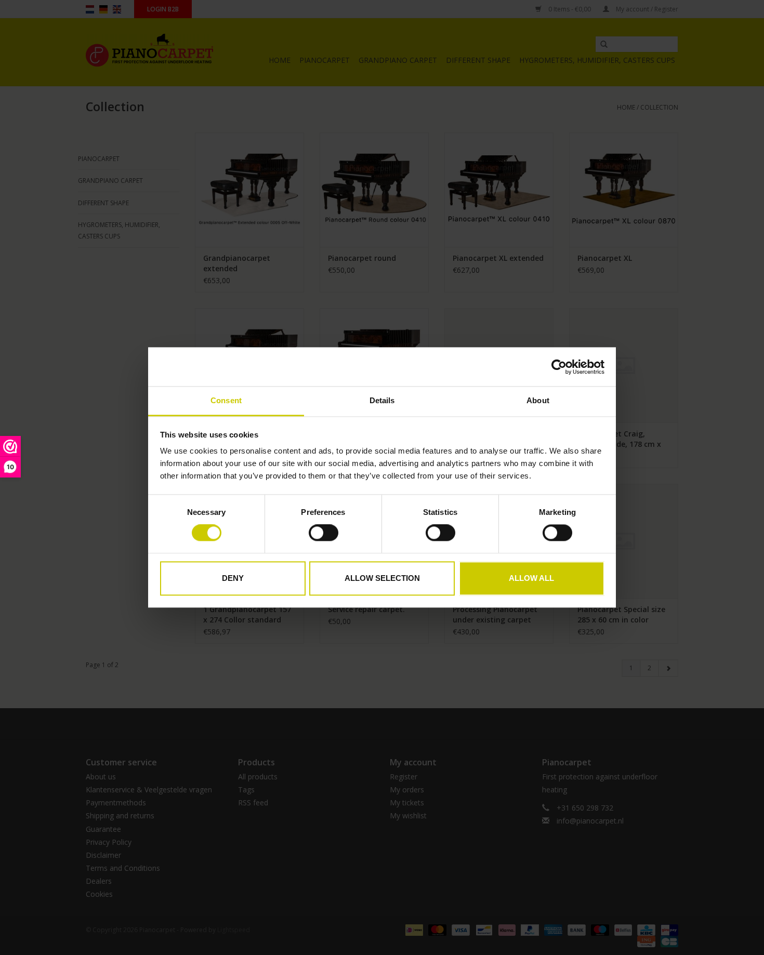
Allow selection (382, 578)
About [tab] (537, 400)
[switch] (323, 533)
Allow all (531, 578)
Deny (233, 578)
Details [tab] (382, 400)
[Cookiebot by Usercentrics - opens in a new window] (558, 367)
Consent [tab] (226, 400)
